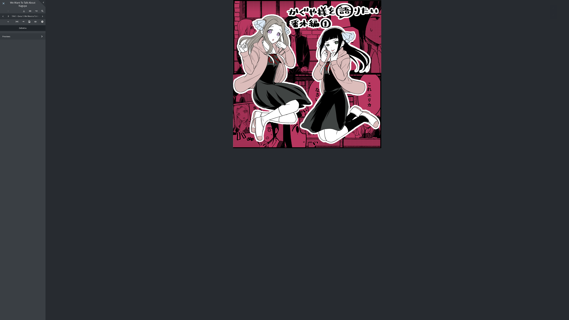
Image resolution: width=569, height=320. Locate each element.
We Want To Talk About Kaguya (22, 4)
